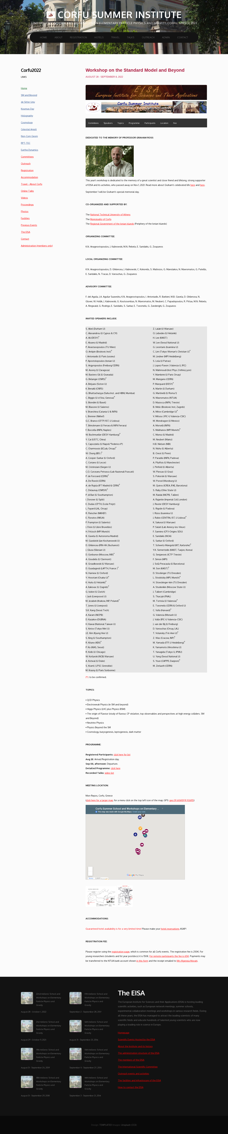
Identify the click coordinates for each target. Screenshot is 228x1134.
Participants (150, 123)
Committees (27, 156)
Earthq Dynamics (29, 149)
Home (43, 37)
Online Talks (27, 190)
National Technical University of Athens (110, 214)
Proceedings (27, 204)
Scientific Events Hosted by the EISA (136, 1039)
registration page (121, 951)
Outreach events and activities (133, 1073)
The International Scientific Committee (138, 1066)
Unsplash (126, 1124)
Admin (166, 37)
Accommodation (29, 177)
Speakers (108, 123)
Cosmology (27, 122)
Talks (130, 37)
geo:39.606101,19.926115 (181, 800)
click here (115, 768)
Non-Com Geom (29, 136)
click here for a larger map (99, 800)
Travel (115, 37)
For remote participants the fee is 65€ (169, 956)
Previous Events (29, 225)
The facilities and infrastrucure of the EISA (139, 1080)
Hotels (99, 37)
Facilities (25, 218)
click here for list (122, 754)
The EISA (25, 232)
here (192, 185)
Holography (27, 115)
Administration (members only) (37, 245)
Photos (24, 211)
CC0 (134, 1124)
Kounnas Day (27, 108)
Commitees (93, 123)
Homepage (123, 1032)
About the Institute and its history (135, 1046)
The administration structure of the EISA (138, 1053)
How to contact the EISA (130, 1087)
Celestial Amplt (29, 129)
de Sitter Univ (28, 101)
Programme (134, 123)
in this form (142, 960)
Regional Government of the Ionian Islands (112, 223)
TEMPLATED (105, 1124)
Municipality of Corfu (100, 219)
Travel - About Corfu (31, 184)
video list (109, 772)
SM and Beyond (29, 95)
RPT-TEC (25, 143)
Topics (121, 123)
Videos (24, 197)
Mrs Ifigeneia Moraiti (187, 960)
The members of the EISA (131, 1059)
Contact (182, 37)
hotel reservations (170, 928)
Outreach (148, 37)
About (59, 37)
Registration (78, 37)
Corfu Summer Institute (118, 14)
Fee (175, 123)
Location (164, 123)
